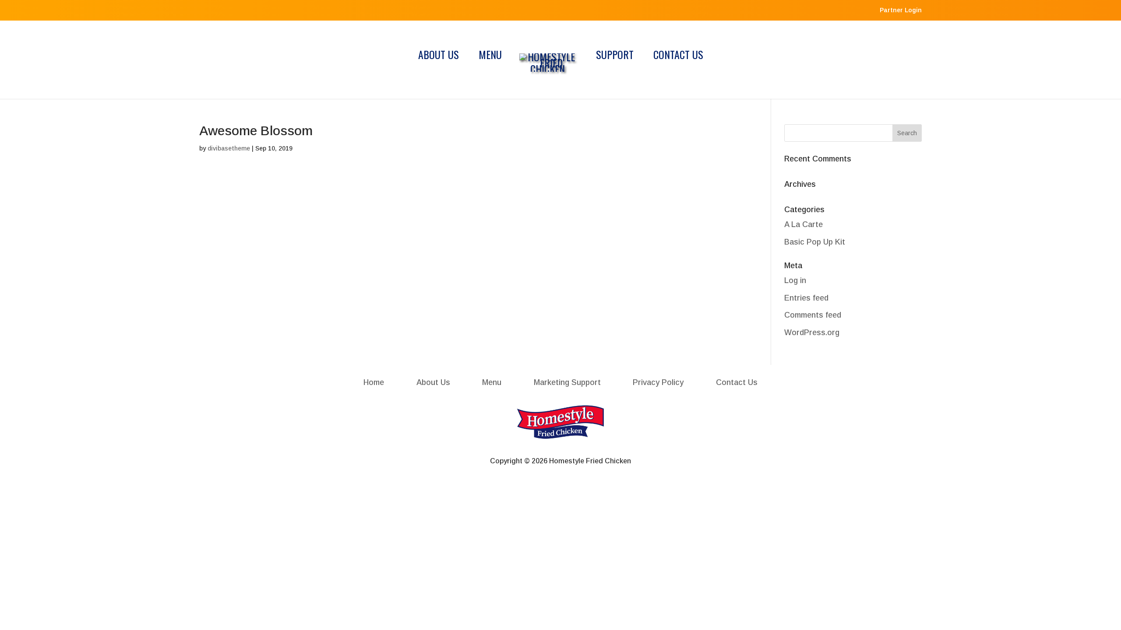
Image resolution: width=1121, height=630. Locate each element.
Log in (795, 280)
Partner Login (901, 10)
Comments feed (812, 315)
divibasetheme (229, 148)
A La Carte (803, 224)
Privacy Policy (658, 382)
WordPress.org (811, 332)
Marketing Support (567, 382)
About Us (438, 56)
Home (373, 382)
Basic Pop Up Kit (814, 242)
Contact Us (678, 56)
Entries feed (806, 298)
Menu (490, 56)
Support (615, 56)
